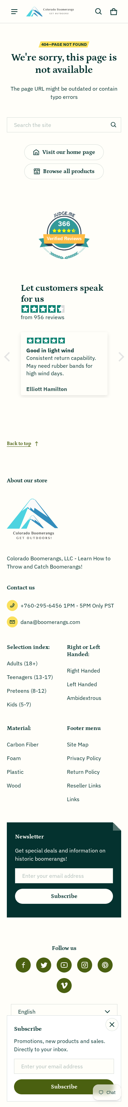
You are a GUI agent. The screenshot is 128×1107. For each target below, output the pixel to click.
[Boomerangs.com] (50, 11)
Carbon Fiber (23, 744)
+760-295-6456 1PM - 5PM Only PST (67, 605)
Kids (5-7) (19, 704)
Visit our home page (68, 152)
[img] (67, 309)
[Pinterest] (105, 965)
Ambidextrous (84, 697)
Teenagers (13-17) (30, 677)
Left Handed (82, 684)
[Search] (113, 124)
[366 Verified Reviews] (64, 262)
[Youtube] (64, 965)
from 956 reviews (43, 317)
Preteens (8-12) (26, 690)
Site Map (77, 744)
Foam (14, 758)
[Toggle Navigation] (14, 11)
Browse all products (69, 171)
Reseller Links (84, 785)
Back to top (19, 443)
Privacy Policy (84, 758)
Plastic (15, 771)
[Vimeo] (64, 985)
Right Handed (83, 670)
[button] (98, 11)
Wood (14, 785)
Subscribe (64, 896)
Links (73, 799)
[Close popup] (112, 1024)
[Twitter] (43, 965)
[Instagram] (84, 965)
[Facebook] (23, 965)
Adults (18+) (22, 663)
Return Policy (83, 771)
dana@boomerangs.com (50, 621)
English (26, 1011)
